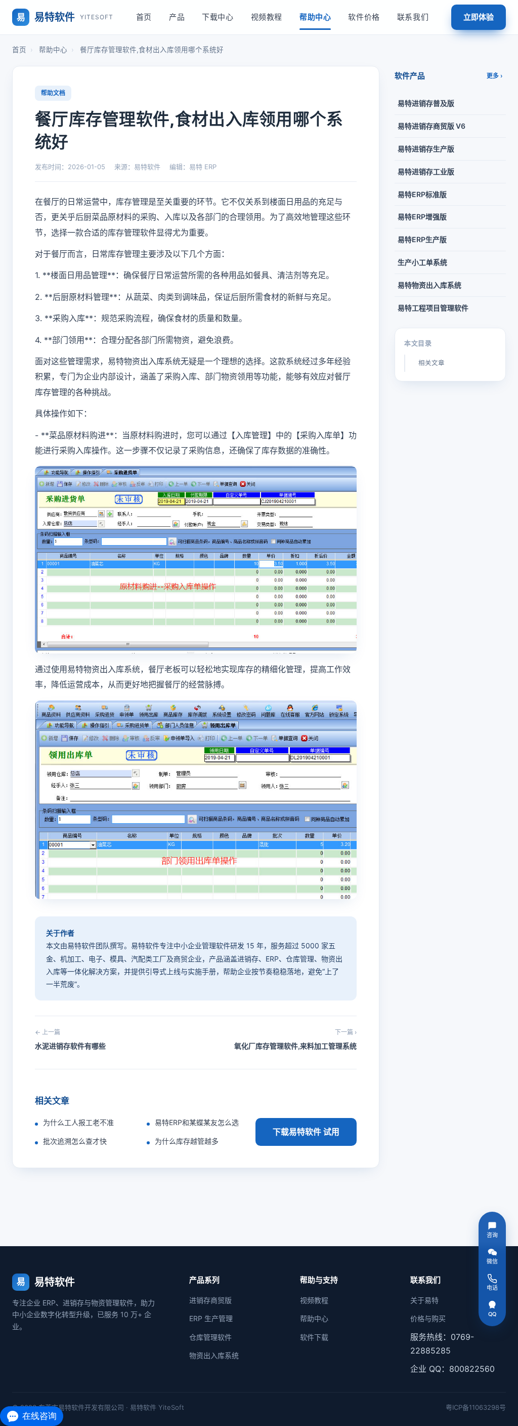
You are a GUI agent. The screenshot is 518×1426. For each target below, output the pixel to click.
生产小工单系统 (422, 262)
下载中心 (217, 17)
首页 (144, 17)
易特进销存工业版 (426, 171)
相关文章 (431, 363)
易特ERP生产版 (422, 239)
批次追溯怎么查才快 (75, 1141)
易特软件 (65, 17)
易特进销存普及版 (426, 103)
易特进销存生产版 (426, 148)
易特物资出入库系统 (429, 285)
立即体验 (478, 17)
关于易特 (424, 1300)
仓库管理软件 (210, 1337)
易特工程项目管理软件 (433, 307)
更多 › (495, 76)
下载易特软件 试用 (306, 1132)
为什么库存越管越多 (187, 1141)
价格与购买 (428, 1318)
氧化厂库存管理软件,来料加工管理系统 (295, 1039)
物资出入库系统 (214, 1355)
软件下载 (314, 1337)
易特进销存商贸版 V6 (431, 126)
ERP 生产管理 (211, 1318)
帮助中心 (315, 17)
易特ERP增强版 (422, 216)
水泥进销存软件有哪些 (70, 1039)
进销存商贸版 (210, 1300)
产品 (177, 17)
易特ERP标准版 (422, 194)
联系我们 (412, 17)
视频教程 (266, 17)
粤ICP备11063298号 (476, 1407)
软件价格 (363, 17)
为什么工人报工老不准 (78, 1122)
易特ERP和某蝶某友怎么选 (197, 1122)
